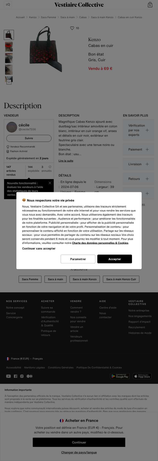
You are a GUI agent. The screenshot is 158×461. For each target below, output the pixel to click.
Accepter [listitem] (114, 259)
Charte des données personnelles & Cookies (100, 243)
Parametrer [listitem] (78, 259)
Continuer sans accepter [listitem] (38, 248)
